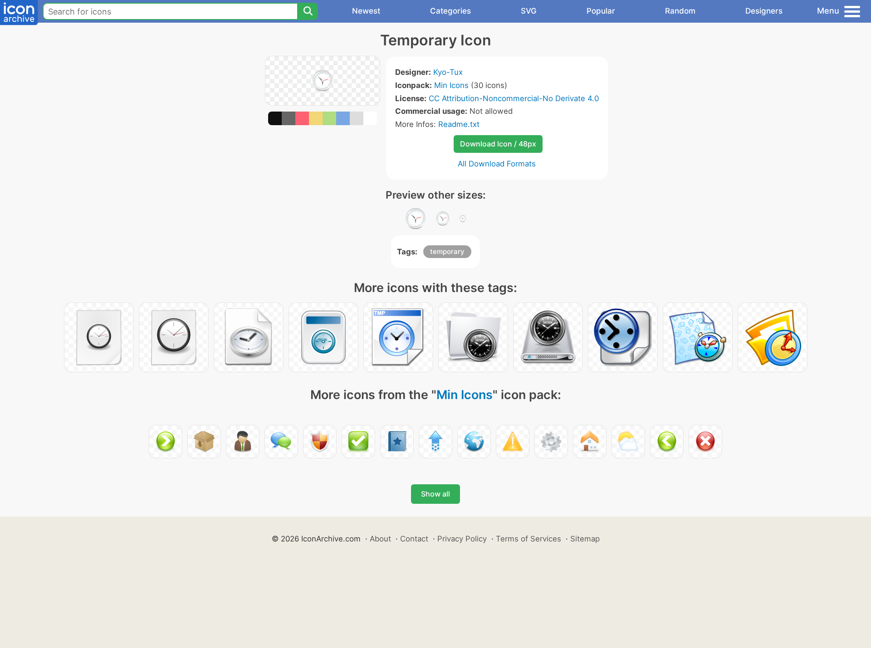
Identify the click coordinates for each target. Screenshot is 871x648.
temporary (447, 251)
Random (680, 10)
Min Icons (451, 85)
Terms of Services (528, 538)
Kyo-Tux (448, 72)
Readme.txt (459, 124)
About (380, 538)
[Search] (307, 11)
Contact (414, 538)
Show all (435, 493)
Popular (601, 10)
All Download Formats (497, 163)
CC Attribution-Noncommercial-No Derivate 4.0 (514, 98)
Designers (764, 10)
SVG (529, 10)
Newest (366, 10)
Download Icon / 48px (498, 143)
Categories (450, 10)
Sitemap (585, 538)
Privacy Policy (462, 538)
